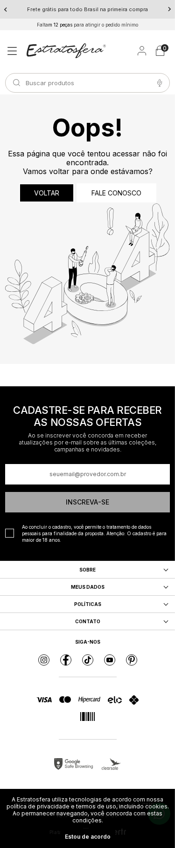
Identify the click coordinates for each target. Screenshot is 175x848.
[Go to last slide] (5, 9)
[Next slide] (169, 9)
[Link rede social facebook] (65, 660)
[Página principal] (66, 50)
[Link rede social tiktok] (87, 660)
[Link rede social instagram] (43, 660)
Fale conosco (116, 193)
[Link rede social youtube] (109, 660)
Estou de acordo (88, 836)
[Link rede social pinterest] (131, 660)
